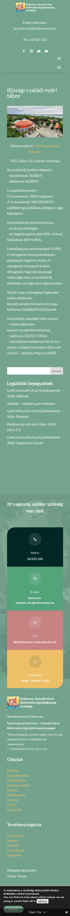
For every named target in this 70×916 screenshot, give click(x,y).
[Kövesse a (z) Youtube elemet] (39, 51)
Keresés (56, 371)
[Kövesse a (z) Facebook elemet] (24, 51)
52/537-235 (38, 39)
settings (42, 901)
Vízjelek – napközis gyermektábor (31, 403)
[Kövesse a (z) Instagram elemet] (31, 51)
